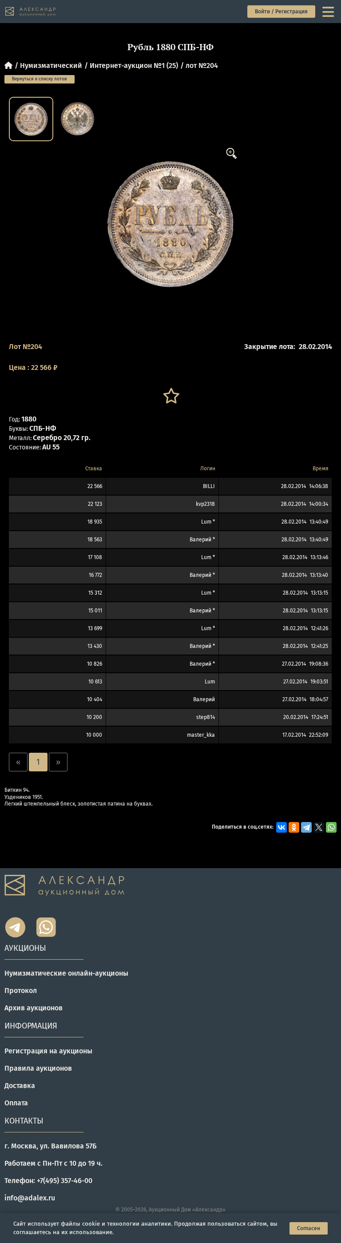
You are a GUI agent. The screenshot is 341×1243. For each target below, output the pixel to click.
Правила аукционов (38, 1068)
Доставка (19, 1085)
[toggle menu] (329, 12)
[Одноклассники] (294, 827)
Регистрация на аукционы (48, 1051)
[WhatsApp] (331, 827)
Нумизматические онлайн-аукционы (66, 973)
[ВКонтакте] (281, 827)
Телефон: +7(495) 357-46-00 (48, 1180)
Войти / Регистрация (281, 11)
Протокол (20, 990)
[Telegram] (306, 827)
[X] (318, 827)
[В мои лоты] (171, 396)
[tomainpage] (30, 11)
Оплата (16, 1103)
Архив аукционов (33, 1008)
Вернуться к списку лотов (39, 79)
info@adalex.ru (29, 1198)
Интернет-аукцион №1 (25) (134, 65)
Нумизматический (51, 65)
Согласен (308, 1228)
